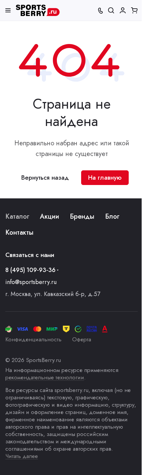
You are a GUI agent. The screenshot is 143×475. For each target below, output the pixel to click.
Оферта (81, 339)
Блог (112, 216)
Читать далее (21, 456)
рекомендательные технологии (44, 377)
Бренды (82, 216)
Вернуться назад (45, 177)
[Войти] (122, 10)
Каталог (17, 216)
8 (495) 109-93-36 (30, 270)
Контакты (19, 232)
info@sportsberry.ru (31, 282)
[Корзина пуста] (134, 10)
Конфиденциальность (33, 339)
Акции (49, 216)
